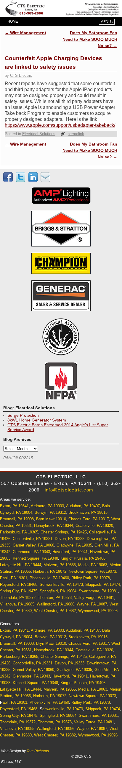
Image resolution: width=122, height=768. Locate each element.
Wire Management (25, 32)
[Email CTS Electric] (46, 180)
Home (12, 21)
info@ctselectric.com (69, 490)
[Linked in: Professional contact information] (33, 180)
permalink (76, 134)
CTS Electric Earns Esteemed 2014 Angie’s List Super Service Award (57, 427)
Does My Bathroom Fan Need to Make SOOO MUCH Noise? (89, 39)
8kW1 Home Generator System (36, 420)
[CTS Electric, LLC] (61, 8)
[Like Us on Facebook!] (9, 180)
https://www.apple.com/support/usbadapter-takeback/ (60, 125)
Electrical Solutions (38, 134)
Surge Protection (23, 415)
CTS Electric (21, 75)
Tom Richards (38, 751)
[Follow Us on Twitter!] (21, 180)
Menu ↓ (107, 22)
